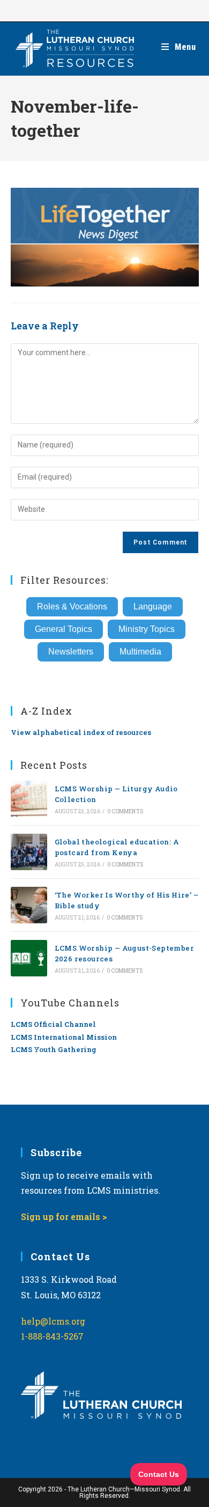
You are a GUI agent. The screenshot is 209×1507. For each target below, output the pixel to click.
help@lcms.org (53, 1321)
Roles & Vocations (72, 606)
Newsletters (70, 651)
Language (152, 606)
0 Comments (125, 811)
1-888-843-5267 (52, 1336)
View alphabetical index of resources (81, 732)
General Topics (63, 629)
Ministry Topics (146, 629)
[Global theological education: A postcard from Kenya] (29, 852)
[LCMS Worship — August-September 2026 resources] (29, 958)
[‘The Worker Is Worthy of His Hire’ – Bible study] (29, 905)
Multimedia (140, 651)
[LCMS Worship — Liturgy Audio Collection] (29, 799)
